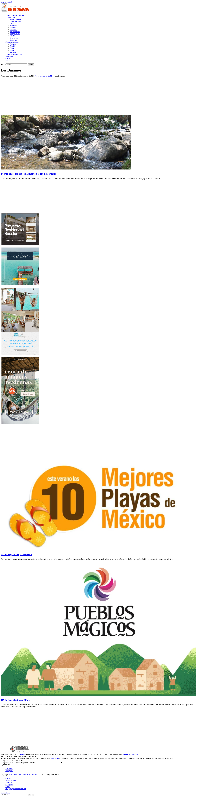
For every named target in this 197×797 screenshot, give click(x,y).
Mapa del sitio (10, 780)
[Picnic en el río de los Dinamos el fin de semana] (66, 169)
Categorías (9, 785)
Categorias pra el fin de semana (12, 763)
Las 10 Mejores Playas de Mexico (16, 554)
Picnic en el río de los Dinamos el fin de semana (28, 173)
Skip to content (6, 2)
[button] (7, 60)
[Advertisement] (98, 95)
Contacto (8, 778)
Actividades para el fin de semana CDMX (24, 775)
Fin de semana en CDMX (44, 76)
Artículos (8, 783)
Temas (7, 787)
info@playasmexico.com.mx (15, 789)
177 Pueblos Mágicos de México (16, 700)
